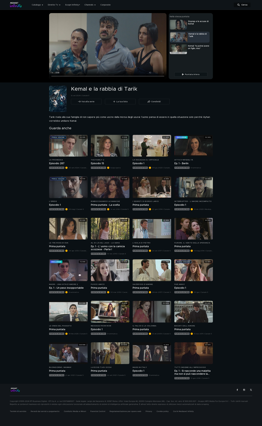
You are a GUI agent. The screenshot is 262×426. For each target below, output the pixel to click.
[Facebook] (237, 390)
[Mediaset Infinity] (16, 5)
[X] (251, 390)
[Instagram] (244, 390)
